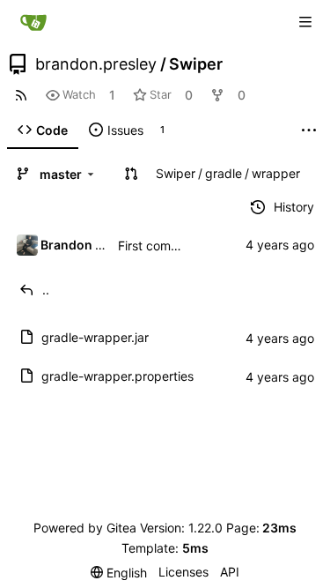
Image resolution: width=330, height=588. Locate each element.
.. (45, 289)
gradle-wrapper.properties (117, 375)
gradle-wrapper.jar (95, 337)
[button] (131, 173)
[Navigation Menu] (305, 22)
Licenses (183, 571)
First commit (153, 245)
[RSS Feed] (21, 94)
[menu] (119, 572)
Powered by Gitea (84, 527)
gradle (223, 173)
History (294, 206)
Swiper (196, 64)
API (229, 571)
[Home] (33, 22)
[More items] (309, 130)
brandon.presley (96, 64)
